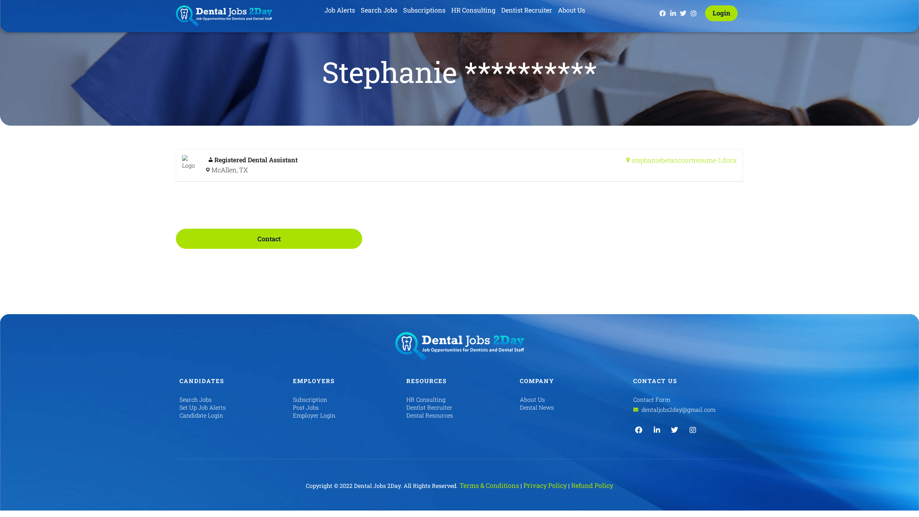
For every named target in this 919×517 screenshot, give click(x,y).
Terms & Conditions (489, 485)
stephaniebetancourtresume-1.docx (684, 160)
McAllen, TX (229, 170)
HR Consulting (473, 10)
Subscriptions (424, 10)
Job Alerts (340, 10)
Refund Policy (592, 485)
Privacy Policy (545, 485)
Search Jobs (379, 10)
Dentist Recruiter (526, 10)
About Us (571, 10)
